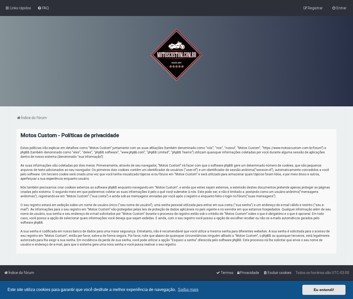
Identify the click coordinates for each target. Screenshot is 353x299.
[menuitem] (43, 8)
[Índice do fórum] (176, 55)
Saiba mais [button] (188, 289)
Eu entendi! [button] (324, 290)
